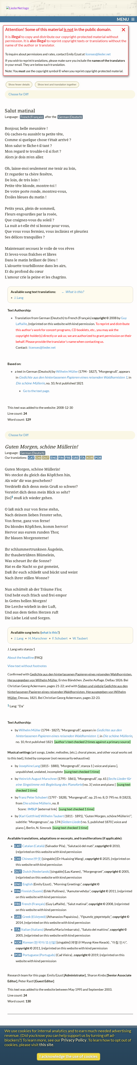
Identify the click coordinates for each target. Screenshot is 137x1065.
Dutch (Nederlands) (36, 871)
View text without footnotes (27, 666)
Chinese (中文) (32, 858)
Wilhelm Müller (29, 730)
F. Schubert (60, 638)
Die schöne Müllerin (117, 736)
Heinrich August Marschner (38, 778)
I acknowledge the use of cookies (68, 1056)
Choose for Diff (19, 435)
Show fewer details (19, 84)
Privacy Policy (74, 1040)
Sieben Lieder (71, 822)
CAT (31, 457)
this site (46, 1044)
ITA (82, 457)
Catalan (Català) (33, 846)
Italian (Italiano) (32, 929)
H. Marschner (37, 638)
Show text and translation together (57, 84)
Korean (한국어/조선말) (39, 942)
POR (98, 457)
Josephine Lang (29, 766)
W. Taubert (80, 638)
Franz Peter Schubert (33, 797)
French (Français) (33, 904)
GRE (75, 457)
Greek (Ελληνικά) (34, 916)
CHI (38, 457)
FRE (68, 457)
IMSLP (32, 809)
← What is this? (70, 292)
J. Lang (18, 638)
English (28, 884)
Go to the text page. (36, 391)
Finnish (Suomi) (32, 891)
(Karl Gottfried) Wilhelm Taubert (41, 816)
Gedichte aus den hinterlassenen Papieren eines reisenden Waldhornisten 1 (73, 377)
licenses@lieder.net (98, 54)
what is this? (50, 632)
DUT (46, 457)
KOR (90, 457)
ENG (53, 457)
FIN (61, 457)
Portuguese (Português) (39, 955)
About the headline (20, 657)
